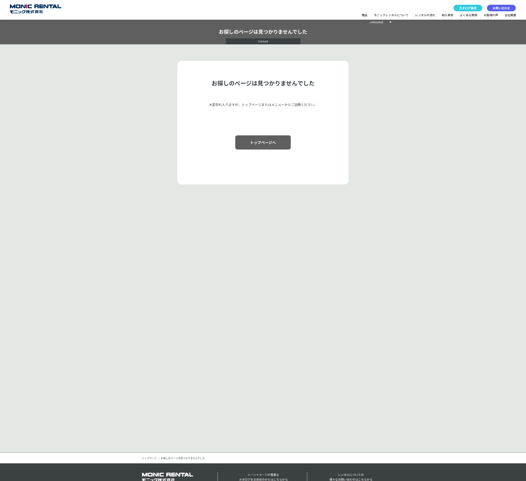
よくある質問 (468, 15)
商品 (364, 15)
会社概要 (510, 15)
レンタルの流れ (425, 15)
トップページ (149, 458)
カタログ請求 (467, 8)
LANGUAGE (376, 22)
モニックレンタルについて (391, 15)
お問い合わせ (501, 8)
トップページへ (263, 142)
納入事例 (447, 15)
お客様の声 (491, 15)
